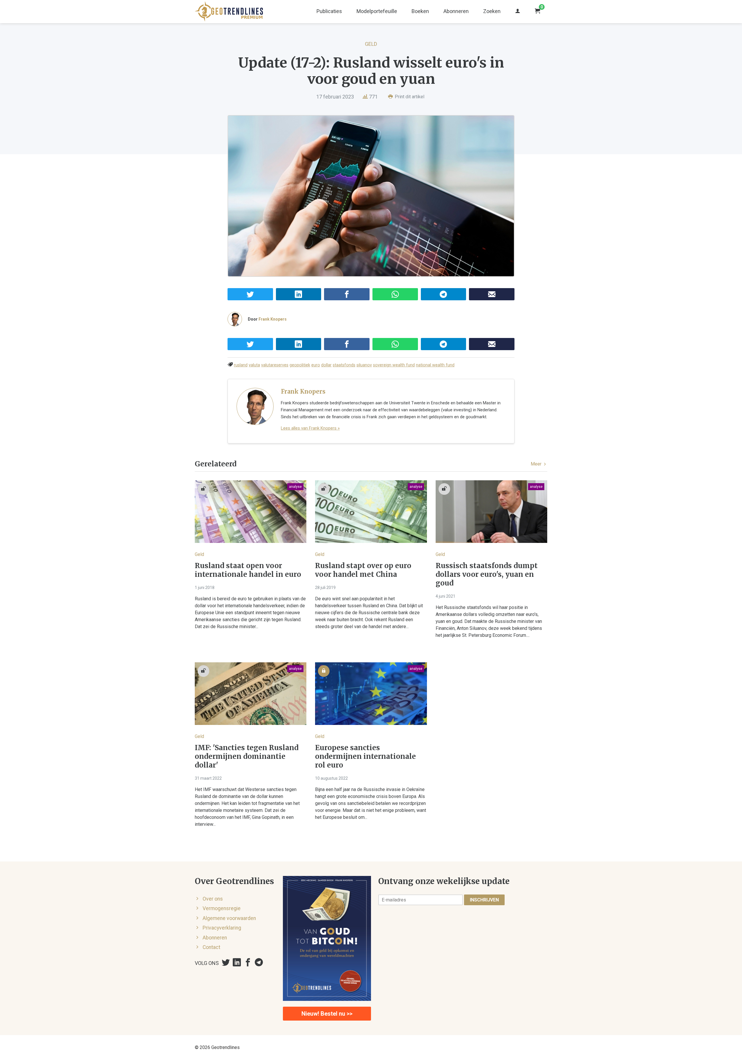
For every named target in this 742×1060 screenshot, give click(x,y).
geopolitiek (300, 365)
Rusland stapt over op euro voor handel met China (363, 570)
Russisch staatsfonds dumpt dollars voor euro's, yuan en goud (487, 574)
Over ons (213, 899)
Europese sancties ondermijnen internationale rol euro (365, 756)
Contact (211, 947)
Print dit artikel (409, 96)
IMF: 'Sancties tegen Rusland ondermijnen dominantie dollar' (247, 756)
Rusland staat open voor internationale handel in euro (248, 570)
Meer (537, 464)
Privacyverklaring (222, 928)
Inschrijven (484, 900)
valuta (254, 365)
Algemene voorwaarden (229, 918)
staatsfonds (344, 365)
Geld (371, 44)
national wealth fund (435, 365)
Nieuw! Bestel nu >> (326, 1013)
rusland (241, 365)
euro (315, 365)
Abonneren (456, 11)
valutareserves (274, 365)
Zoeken (492, 11)
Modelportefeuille (377, 11)
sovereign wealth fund (394, 365)
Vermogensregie (222, 908)
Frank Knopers (273, 319)
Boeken (420, 11)
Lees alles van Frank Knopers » (310, 428)
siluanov (364, 365)
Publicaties (329, 11)
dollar (326, 365)
